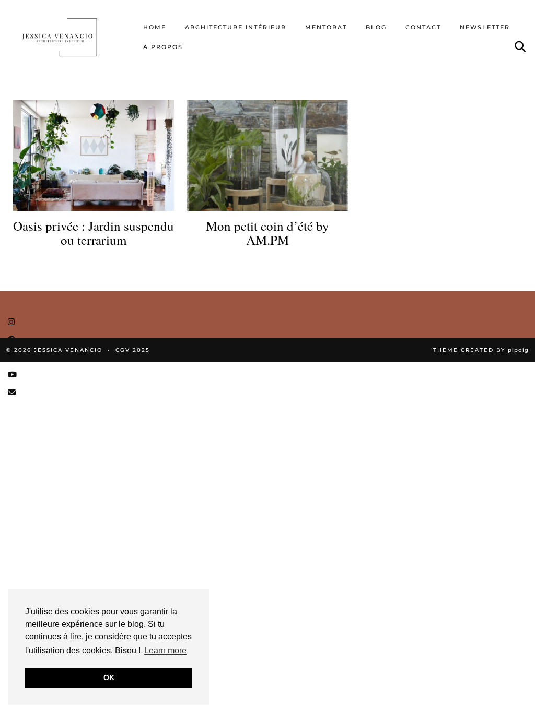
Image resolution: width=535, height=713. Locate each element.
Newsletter (485, 27)
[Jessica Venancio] (69, 37)
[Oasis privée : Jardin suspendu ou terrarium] (93, 155)
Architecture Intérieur (235, 27)
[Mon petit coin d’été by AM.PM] (267, 155)
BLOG (376, 27)
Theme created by (481, 350)
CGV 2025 (132, 350)
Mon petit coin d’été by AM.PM (267, 233)
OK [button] (108, 677)
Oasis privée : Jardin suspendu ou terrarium (93, 233)
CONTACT (423, 27)
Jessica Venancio (68, 350)
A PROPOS (163, 47)
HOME (154, 27)
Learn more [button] (165, 650)
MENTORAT (326, 27)
